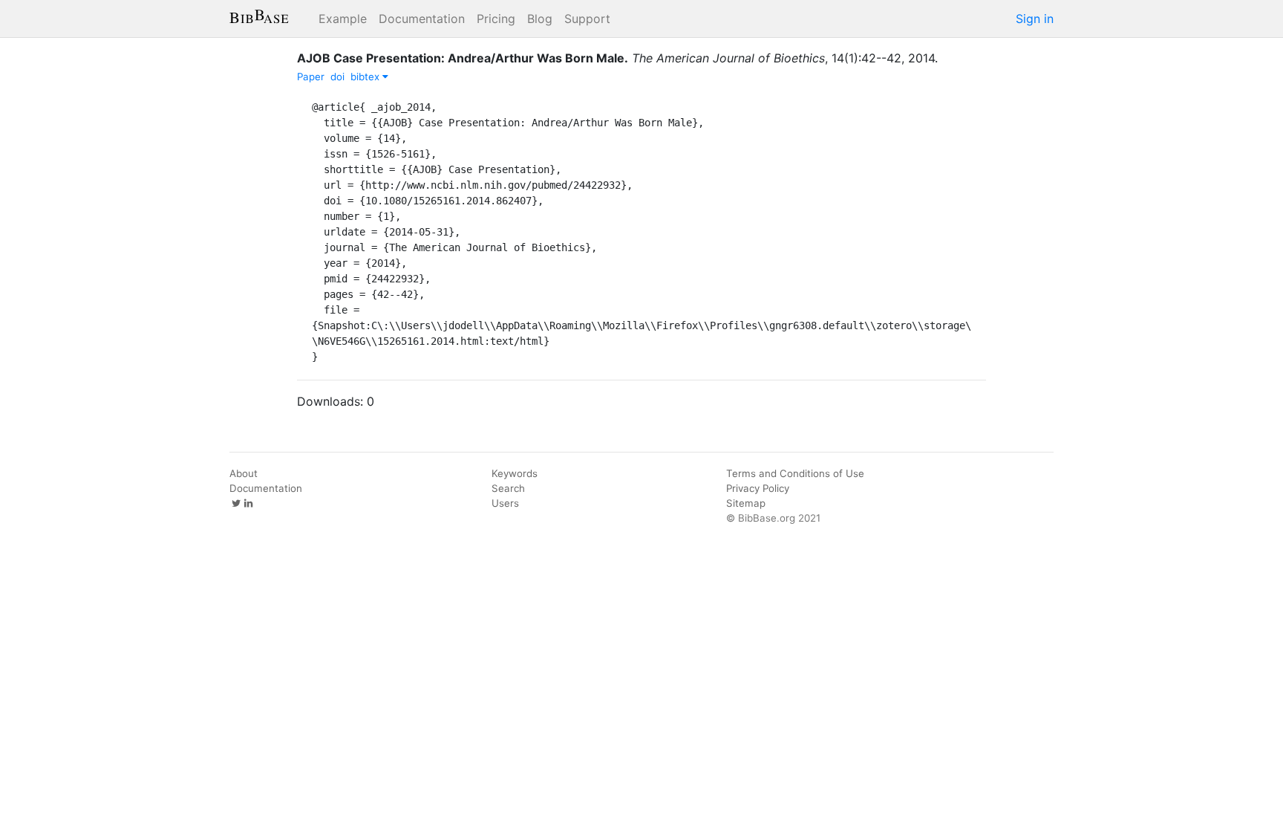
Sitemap (745, 503)
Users (505, 503)
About (243, 473)
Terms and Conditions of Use (795, 473)
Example (343, 18)
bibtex (366, 76)
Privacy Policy (757, 488)
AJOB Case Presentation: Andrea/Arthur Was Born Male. (462, 58)
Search (508, 488)
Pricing (496, 18)
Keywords (515, 473)
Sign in (1035, 18)
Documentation (422, 18)
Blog (539, 18)
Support (587, 18)
